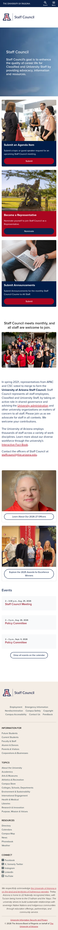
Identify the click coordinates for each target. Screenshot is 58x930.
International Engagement (15, 795)
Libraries (6, 803)
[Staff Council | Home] (29, 17)
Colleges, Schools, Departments (17, 787)
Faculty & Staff (9, 741)
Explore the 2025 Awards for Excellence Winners (29, 574)
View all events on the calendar (29, 655)
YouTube (9, 876)
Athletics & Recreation (13, 779)
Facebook (10, 860)
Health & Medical (10, 799)
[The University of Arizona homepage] (16, 3)
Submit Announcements (19, 285)
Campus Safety (33, 710)
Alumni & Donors (10, 745)
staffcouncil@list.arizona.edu (19, 455)
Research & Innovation (13, 807)
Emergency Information (36, 707)
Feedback (48, 714)
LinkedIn (9, 872)
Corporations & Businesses (15, 753)
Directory (6, 825)
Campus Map (8, 833)
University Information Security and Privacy (29, 920)
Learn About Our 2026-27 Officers (29, 516)
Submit (29, 161)
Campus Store (9, 783)
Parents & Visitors (10, 749)
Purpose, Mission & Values (15, 811)
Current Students (10, 737)
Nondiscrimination (14, 710)
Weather (6, 845)
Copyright (48, 710)
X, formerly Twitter (14, 864)
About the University (12, 767)
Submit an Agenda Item (19, 145)
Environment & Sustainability (16, 791)
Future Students (9, 733)
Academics (7, 771)
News (4, 837)
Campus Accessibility (15, 714)
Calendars (7, 829)
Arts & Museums (10, 775)
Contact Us (34, 714)
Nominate (29, 231)
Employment (16, 707)
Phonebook (7, 841)
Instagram (10, 868)
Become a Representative (20, 215)
